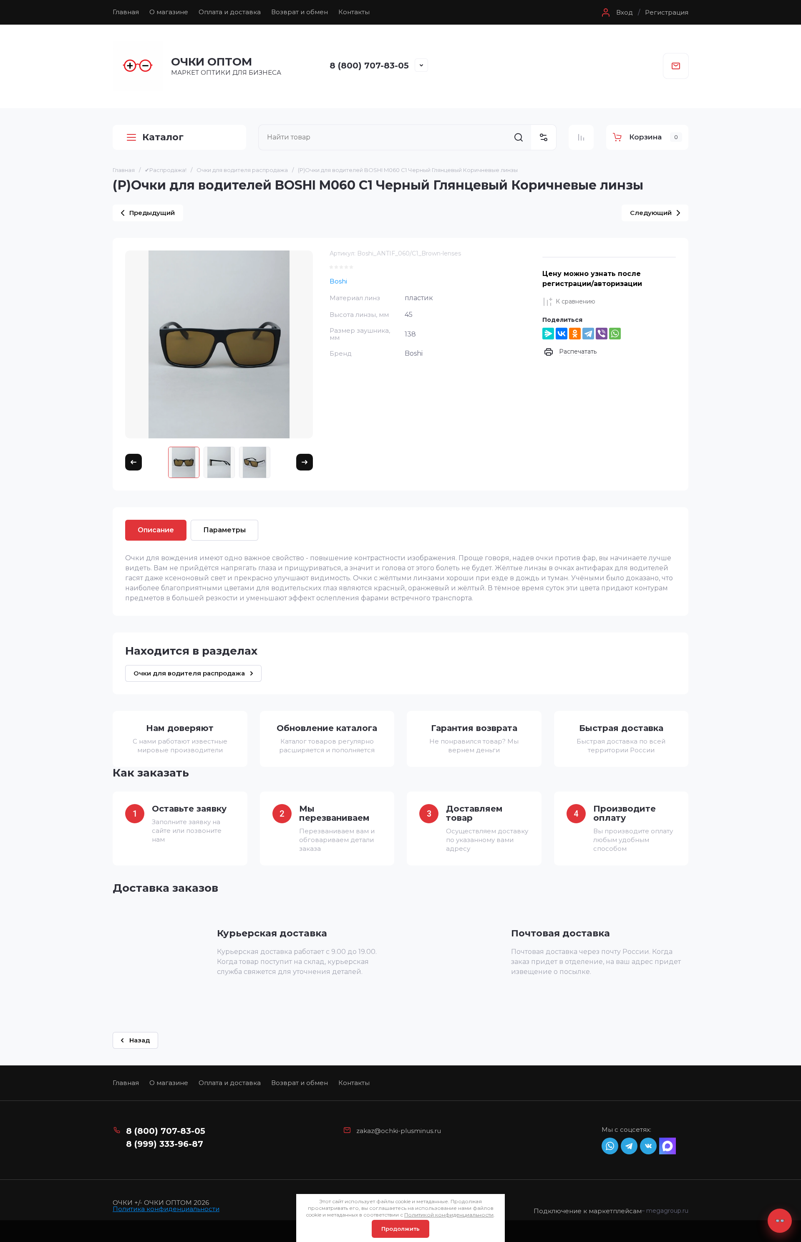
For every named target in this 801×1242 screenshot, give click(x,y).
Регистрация (666, 12)
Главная (126, 12)
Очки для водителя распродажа (242, 170)
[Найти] (518, 137)
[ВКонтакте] (561, 333)
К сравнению (575, 301)
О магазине (168, 12)
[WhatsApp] (615, 333)
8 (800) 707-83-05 (369, 66)
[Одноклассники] (575, 333)
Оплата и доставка (230, 12)
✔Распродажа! (165, 170)
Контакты (354, 12)
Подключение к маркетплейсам (588, 1211)
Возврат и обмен (299, 12)
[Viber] (601, 333)
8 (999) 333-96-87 (164, 1144)
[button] (616, 12)
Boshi (338, 281)
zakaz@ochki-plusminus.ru (398, 1131)
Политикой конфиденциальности (449, 1215)
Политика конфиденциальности (166, 1209)
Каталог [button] (163, 137)
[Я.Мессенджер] (548, 333)
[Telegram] (588, 333)
